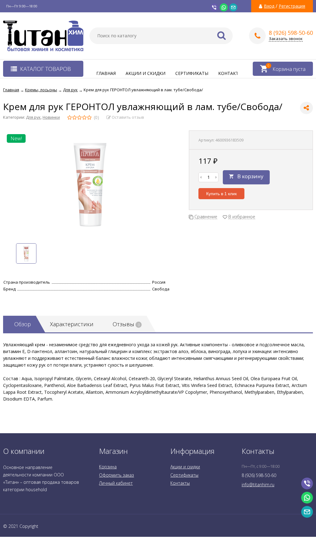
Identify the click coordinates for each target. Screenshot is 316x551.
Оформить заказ (116, 475)
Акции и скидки (145, 73)
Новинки (51, 117)
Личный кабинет (116, 483)
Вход (269, 6)
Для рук (33, 117)
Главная (106, 73)
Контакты (230, 73)
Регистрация (292, 6)
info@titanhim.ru (258, 484)
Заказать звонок (286, 38)
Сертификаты (191, 73)
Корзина (108, 467)
